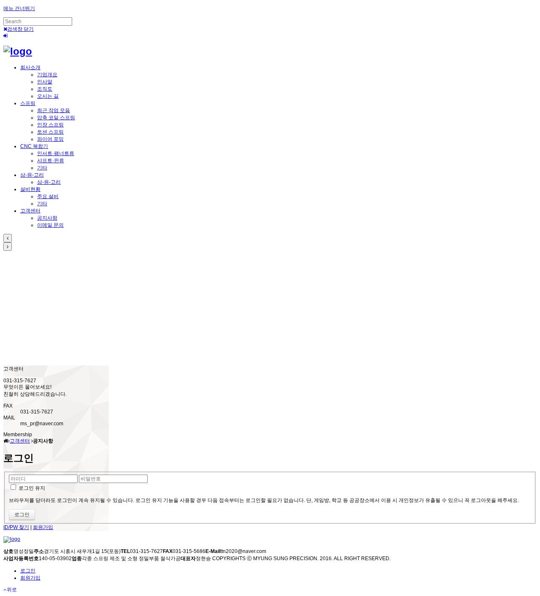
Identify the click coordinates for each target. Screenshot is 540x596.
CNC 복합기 (34, 146)
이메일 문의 (50, 225)
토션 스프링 (50, 132)
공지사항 (47, 218)
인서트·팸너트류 (55, 153)
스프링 (27, 103)
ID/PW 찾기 (16, 527)
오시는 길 (48, 96)
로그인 (27, 571)
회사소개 (30, 67)
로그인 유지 (31, 488)
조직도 (44, 89)
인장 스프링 (50, 125)
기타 (42, 168)
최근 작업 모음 (53, 110)
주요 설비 (48, 196)
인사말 (44, 82)
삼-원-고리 (32, 175)
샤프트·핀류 (50, 161)
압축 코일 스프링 (56, 118)
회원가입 (43, 527)
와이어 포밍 (50, 139)
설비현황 (30, 189)
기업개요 (47, 75)
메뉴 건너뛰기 (19, 8)
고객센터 (30, 211)
